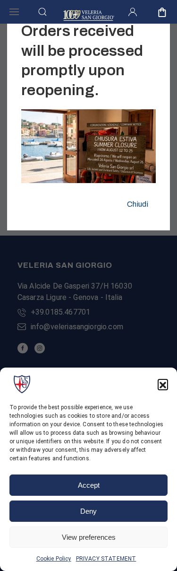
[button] (163, 384)
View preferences (89, 537)
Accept (89, 485)
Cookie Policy (53, 558)
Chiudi (137, 204)
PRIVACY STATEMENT (106, 558)
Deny (88, 511)
